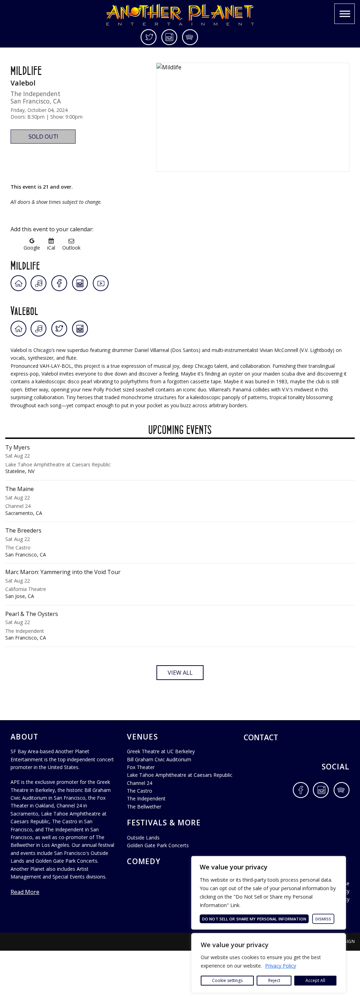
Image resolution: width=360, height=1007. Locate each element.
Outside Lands (143, 837)
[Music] (39, 283)
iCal (51, 247)
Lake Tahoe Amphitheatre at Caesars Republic (179, 775)
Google (32, 247)
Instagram (169, 37)
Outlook (71, 247)
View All (180, 672)
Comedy (143, 861)
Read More (25, 892)
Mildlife (25, 264)
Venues (142, 737)
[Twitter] (59, 328)
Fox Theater (141, 767)
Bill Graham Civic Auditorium (159, 759)
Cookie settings (227, 980)
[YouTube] (100, 283)
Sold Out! (43, 136)
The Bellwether (144, 806)
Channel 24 (139, 783)
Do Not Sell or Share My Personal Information (254, 918)
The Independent (146, 798)
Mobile (344, 14)
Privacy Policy (280, 965)
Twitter (149, 37)
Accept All (315, 980)
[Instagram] (80, 283)
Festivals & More (164, 822)
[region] (268, 963)
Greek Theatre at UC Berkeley (161, 751)
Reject (274, 980)
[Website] (18, 283)
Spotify (190, 37)
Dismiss (323, 918)
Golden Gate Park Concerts (158, 845)
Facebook (300, 790)
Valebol (24, 309)
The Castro (139, 790)
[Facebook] (59, 283)
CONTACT (261, 737)
